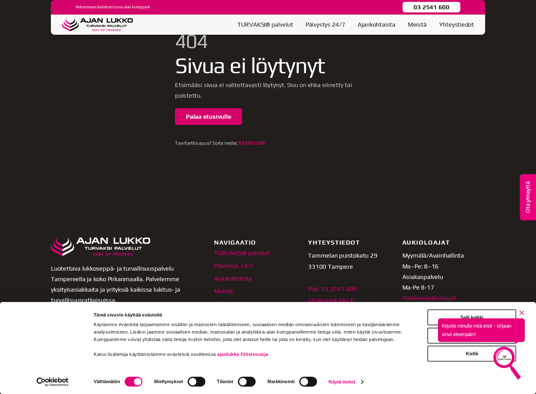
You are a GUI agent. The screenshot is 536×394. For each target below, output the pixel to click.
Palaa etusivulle (208, 116)
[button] (528, 197)
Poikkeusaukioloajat (429, 297)
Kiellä (472, 353)
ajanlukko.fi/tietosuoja (242, 354)
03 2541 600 (431, 7)
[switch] (196, 382)
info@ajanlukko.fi (331, 299)
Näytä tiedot (341, 381)
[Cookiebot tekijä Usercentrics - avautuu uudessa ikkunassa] (52, 382)
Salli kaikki (471, 317)
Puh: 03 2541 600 (332, 288)
